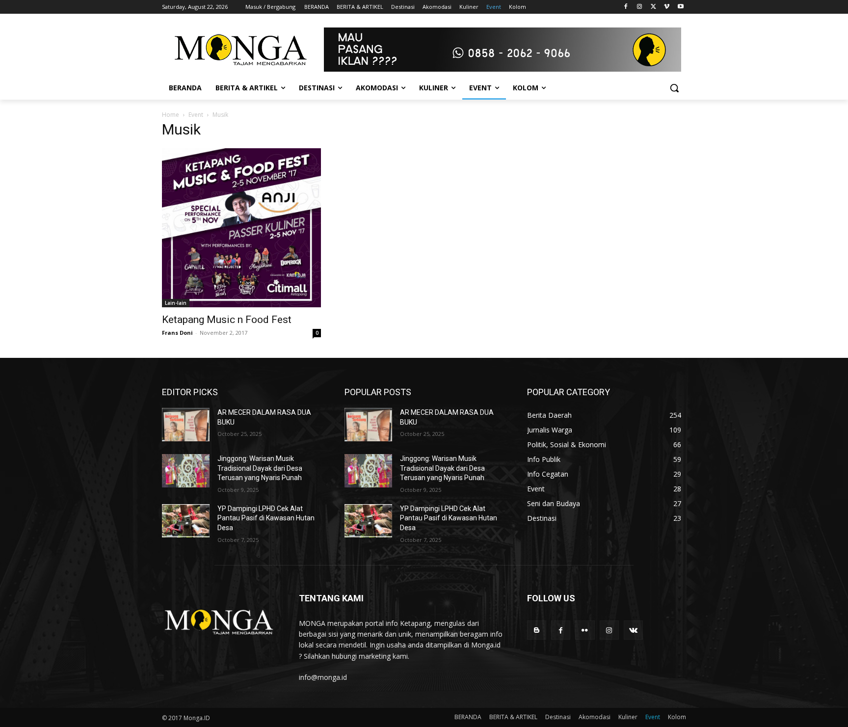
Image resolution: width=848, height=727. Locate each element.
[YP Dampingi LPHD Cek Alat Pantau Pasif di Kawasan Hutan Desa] (186, 521)
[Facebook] (626, 7)
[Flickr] (584, 630)
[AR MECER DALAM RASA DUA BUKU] (186, 424)
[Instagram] (639, 7)
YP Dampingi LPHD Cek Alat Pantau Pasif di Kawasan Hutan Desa (266, 518)
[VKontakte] (633, 630)
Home (170, 114)
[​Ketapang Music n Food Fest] (241, 227)
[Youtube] (680, 7)
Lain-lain (175, 302)
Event (195, 114)
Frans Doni (177, 332)
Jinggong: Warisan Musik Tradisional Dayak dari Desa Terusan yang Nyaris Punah (259, 468)
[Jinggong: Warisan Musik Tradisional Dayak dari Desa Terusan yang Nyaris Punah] (186, 470)
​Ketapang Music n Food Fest (227, 319)
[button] (674, 88)
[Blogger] (536, 630)
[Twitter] (653, 7)
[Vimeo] (666, 7)
